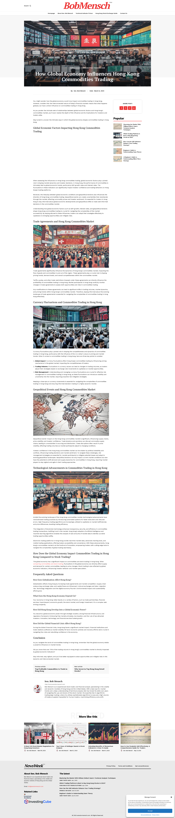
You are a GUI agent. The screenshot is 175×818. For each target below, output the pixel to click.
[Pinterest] (130, 108)
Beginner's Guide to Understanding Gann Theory (132, 151)
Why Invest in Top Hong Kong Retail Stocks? (89, 670)
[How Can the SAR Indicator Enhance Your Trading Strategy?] (117, 143)
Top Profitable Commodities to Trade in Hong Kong (51, 670)
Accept (150, 811)
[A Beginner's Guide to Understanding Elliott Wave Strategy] (117, 159)
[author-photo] (25, 751)
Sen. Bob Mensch (79, 91)
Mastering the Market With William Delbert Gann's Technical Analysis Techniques (132, 127)
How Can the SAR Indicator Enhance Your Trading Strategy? (132, 143)
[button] (171, 797)
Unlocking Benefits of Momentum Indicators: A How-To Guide (100, 747)
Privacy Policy (156, 814)
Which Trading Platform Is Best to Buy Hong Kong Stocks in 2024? (131, 135)
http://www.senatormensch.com (55, 684)
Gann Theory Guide (65, 780)
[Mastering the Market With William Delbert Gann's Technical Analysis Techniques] (117, 126)
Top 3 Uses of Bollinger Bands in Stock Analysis (70, 747)
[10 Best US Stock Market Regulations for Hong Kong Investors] (39, 733)
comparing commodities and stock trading (48, 564)
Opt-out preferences (146, 814)
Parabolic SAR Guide (65, 790)
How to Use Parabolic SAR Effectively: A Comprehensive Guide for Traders (135, 747)
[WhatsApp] (134, 108)
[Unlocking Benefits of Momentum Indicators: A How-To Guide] (103, 733)
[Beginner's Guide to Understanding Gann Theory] (117, 151)
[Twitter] (125, 108)
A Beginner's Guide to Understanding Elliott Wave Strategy (132, 158)
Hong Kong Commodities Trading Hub (87, 68)
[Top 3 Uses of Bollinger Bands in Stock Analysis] (71, 733)
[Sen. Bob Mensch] (37, 688)
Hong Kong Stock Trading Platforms (71, 785)
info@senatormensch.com (35, 786)
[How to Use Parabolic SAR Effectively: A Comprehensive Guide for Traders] (136, 733)
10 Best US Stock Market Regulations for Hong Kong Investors (39, 747)
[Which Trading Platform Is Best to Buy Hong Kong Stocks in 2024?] (117, 135)
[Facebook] (121, 108)
